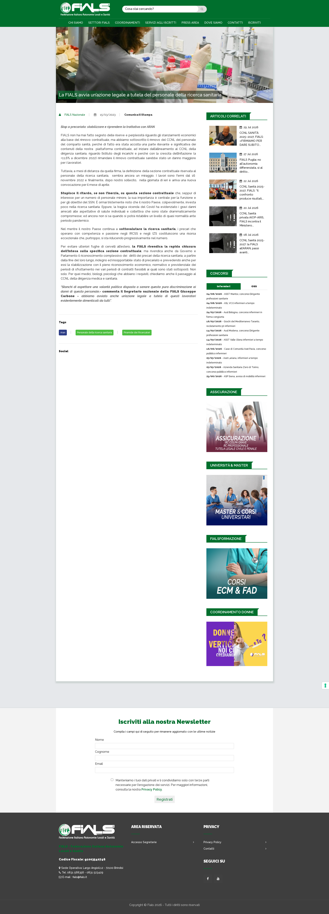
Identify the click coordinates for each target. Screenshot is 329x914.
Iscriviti (254, 22)
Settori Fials (99, 22)
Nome (99, 740)
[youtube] (218, 878)
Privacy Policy (151, 789)
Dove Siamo (213, 22)
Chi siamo (75, 22)
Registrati (165, 799)
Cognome (102, 752)
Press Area (190, 22)
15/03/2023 (107, 114)
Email (99, 764)
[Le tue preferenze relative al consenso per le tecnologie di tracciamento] (325, 685)
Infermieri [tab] (223, 286)
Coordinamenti (127, 22)
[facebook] (208, 878)
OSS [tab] (254, 286)
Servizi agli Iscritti (160, 22)
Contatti (235, 22)
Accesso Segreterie (144, 842)
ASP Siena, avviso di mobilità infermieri (244, 376)
